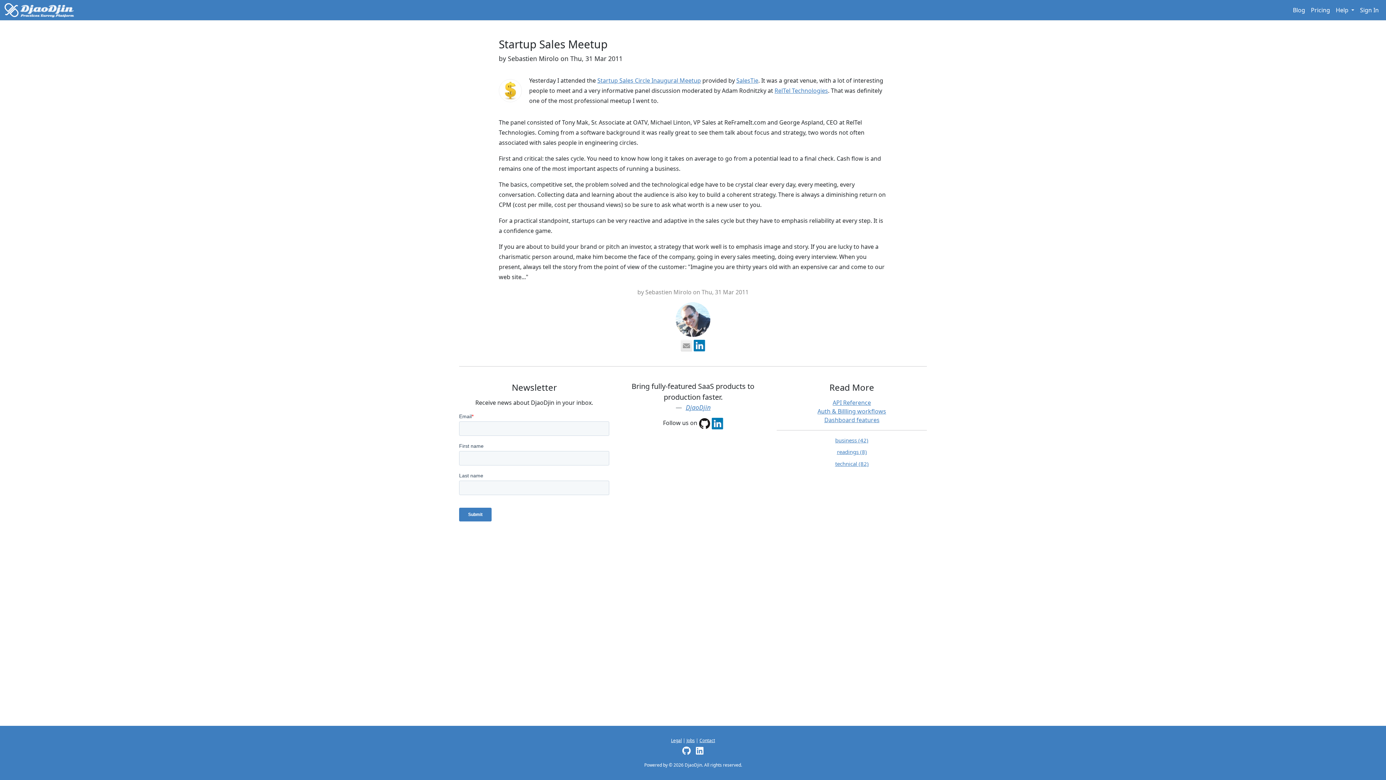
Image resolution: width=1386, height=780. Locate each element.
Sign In (1369, 10)
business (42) (851, 440)
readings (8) (852, 451)
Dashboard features (852, 420)
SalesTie (747, 80)
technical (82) (852, 463)
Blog (1299, 10)
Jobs (691, 740)
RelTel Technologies (801, 91)
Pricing (1320, 10)
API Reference (852, 403)
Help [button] (1343, 10)
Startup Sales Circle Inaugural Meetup (649, 80)
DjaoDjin (698, 407)
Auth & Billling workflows (852, 411)
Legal (676, 740)
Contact (707, 740)
